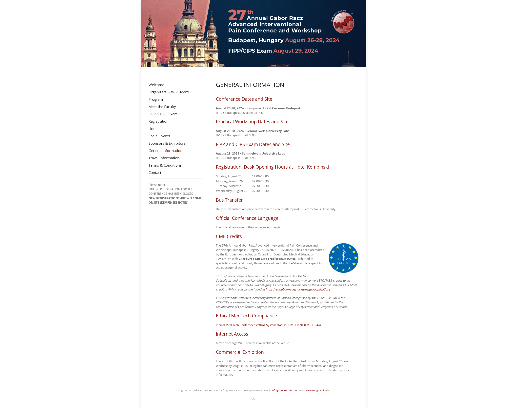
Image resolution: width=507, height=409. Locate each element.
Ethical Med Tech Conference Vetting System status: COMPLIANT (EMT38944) (268, 325)
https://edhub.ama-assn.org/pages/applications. (298, 289)
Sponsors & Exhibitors (167, 143)
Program (156, 99)
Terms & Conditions (165, 165)
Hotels (154, 128)
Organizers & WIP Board (169, 92)
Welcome (156, 84)
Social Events (159, 136)
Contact (155, 172)
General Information (165, 150)
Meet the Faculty (162, 106)
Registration (159, 121)
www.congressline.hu (318, 390)
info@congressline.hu (284, 390)
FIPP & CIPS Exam (163, 114)
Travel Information (164, 158)
